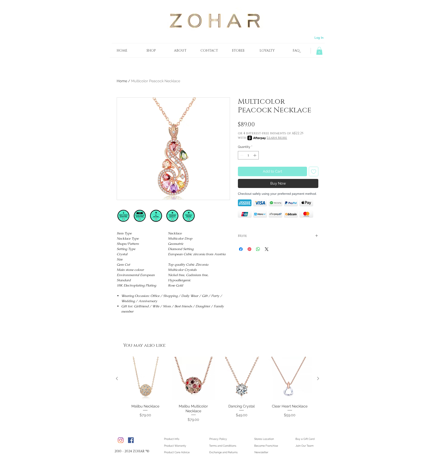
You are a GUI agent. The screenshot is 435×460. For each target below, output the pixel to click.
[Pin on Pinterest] (249, 249)
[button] (319, 51)
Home (122, 81)
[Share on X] (266, 249)
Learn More (277, 138)
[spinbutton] (248, 155)
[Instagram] (120, 440)
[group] (217, 389)
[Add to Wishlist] (313, 171)
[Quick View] (145, 378)
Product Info (171, 439)
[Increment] (255, 155)
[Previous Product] (117, 378)
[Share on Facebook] (241, 249)
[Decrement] (241, 155)
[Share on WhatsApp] (258, 249)
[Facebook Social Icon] (131, 440)
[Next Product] (318, 378)
